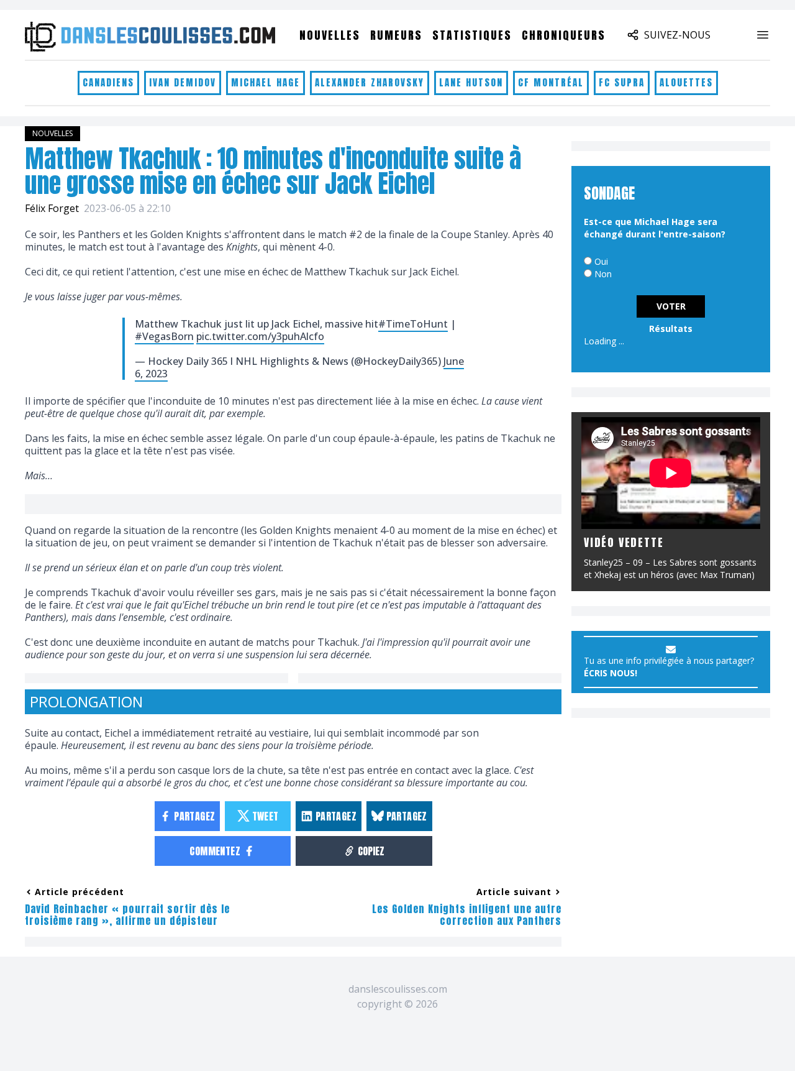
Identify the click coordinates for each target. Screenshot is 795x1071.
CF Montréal (551, 82)
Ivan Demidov (182, 82)
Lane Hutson (471, 82)
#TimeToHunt (413, 324)
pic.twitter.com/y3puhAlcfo (260, 336)
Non (603, 274)
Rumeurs (396, 35)
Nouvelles (329, 35)
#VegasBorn (164, 336)
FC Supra (622, 82)
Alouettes (686, 82)
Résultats (671, 328)
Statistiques (472, 35)
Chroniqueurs (564, 35)
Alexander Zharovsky (369, 82)
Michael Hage (265, 82)
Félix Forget (52, 208)
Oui (601, 261)
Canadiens (108, 82)
